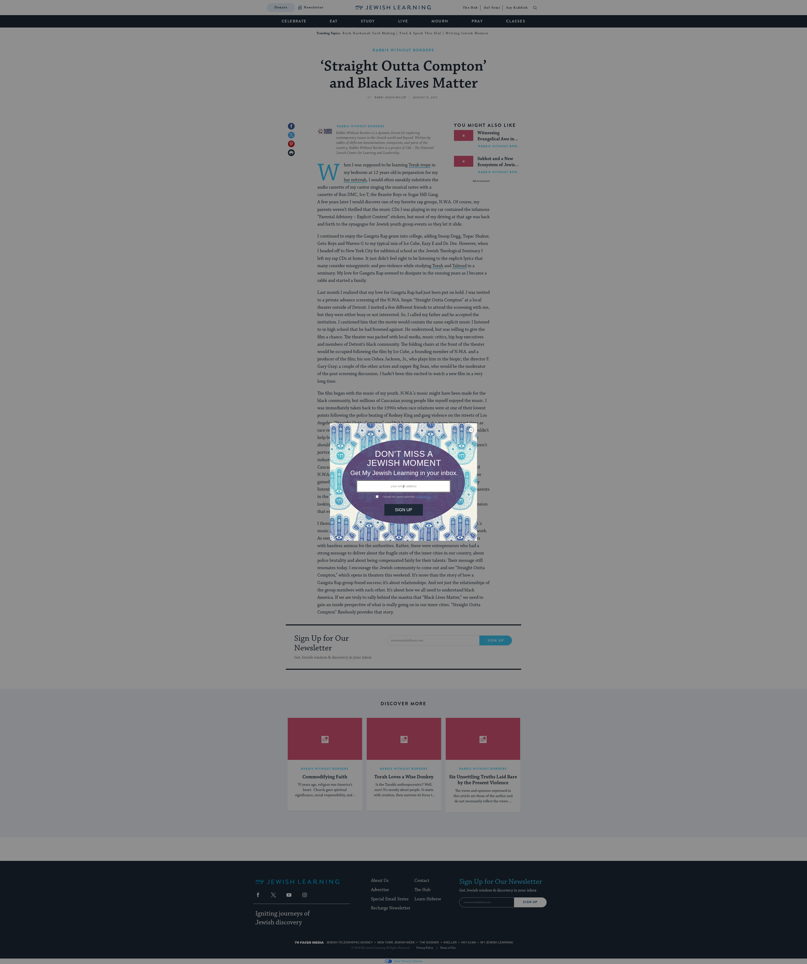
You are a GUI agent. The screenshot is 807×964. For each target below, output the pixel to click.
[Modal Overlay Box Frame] (403, 482)
